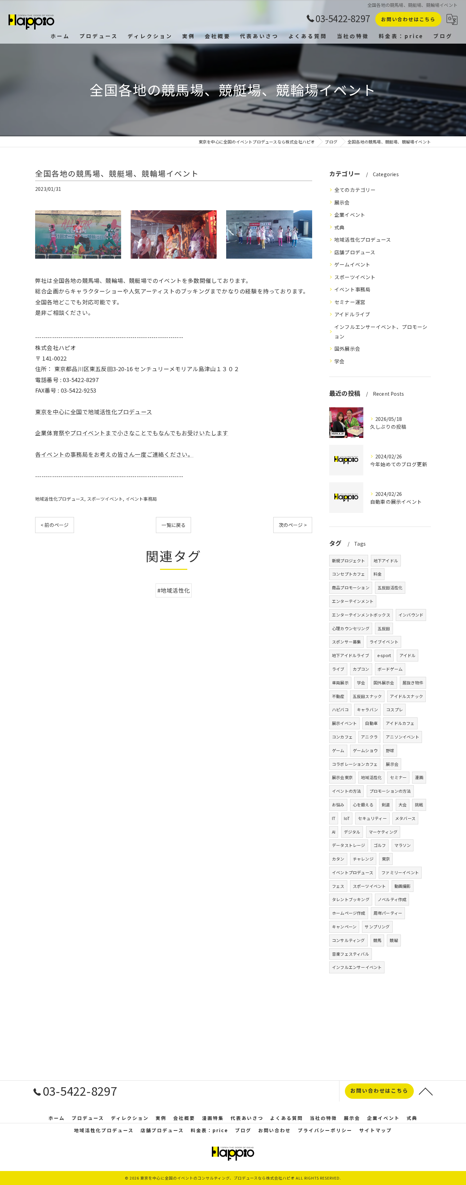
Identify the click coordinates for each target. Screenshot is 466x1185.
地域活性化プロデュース (59, 499)
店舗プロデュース (355, 252)
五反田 (384, 628)
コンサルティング (348, 940)
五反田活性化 (390, 587)
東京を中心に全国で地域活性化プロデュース (93, 412)
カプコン (361, 669)
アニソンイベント (402, 737)
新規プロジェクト (348, 560)
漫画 (419, 777)
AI (333, 832)
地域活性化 (371, 777)
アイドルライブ (352, 314)
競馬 (377, 940)
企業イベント (349, 214)
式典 (339, 227)
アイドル (407, 655)
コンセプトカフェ (348, 574)
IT (333, 818)
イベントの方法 (346, 791)
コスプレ (394, 709)
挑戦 (419, 804)
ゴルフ (380, 845)
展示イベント (344, 723)
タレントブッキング (350, 899)
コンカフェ (342, 737)
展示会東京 (342, 777)
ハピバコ (340, 709)
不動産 (338, 696)
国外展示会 (347, 348)
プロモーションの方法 (390, 791)
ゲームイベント (352, 264)
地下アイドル (386, 560)
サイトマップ (375, 1130)
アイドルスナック (406, 696)
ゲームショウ (365, 750)
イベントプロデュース (352, 872)
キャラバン (367, 709)
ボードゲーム (390, 669)
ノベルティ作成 (392, 899)
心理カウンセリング (350, 628)
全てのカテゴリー (355, 189)
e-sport (384, 655)
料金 (378, 574)
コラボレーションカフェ (355, 764)
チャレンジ (363, 859)
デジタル (352, 832)
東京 (386, 859)
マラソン (402, 845)
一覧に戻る (173, 524)
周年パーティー (388, 913)
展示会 (342, 202)
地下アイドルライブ (350, 655)
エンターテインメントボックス (361, 615)
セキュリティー (372, 818)
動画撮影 (402, 886)
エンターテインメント (353, 601)
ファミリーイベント (400, 872)
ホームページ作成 (348, 913)
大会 (402, 804)
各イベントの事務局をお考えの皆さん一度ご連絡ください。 (114, 454)
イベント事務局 (141, 499)
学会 (339, 361)
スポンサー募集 (346, 641)
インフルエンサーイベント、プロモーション (381, 331)
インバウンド (410, 615)
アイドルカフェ (400, 723)
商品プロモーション (350, 587)
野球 (390, 750)
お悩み (338, 804)
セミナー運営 (349, 301)
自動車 (371, 723)
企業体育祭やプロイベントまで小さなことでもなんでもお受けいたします (132, 433)
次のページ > (293, 524)
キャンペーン (344, 926)
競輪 (394, 940)
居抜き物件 (413, 682)
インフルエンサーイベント (357, 967)
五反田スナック (367, 696)
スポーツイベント (105, 499)
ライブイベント (383, 641)
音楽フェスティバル (350, 954)
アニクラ (369, 737)
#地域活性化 (173, 590)
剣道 (386, 804)
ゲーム (338, 750)
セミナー (398, 777)
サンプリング (377, 926)
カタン (338, 859)
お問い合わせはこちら (408, 19)
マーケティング (383, 832)
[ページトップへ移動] (426, 1091)
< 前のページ (55, 524)
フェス (338, 886)
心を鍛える (363, 804)
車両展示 (340, 682)
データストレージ (348, 845)
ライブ (338, 669)
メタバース (405, 818)
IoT (347, 818)
